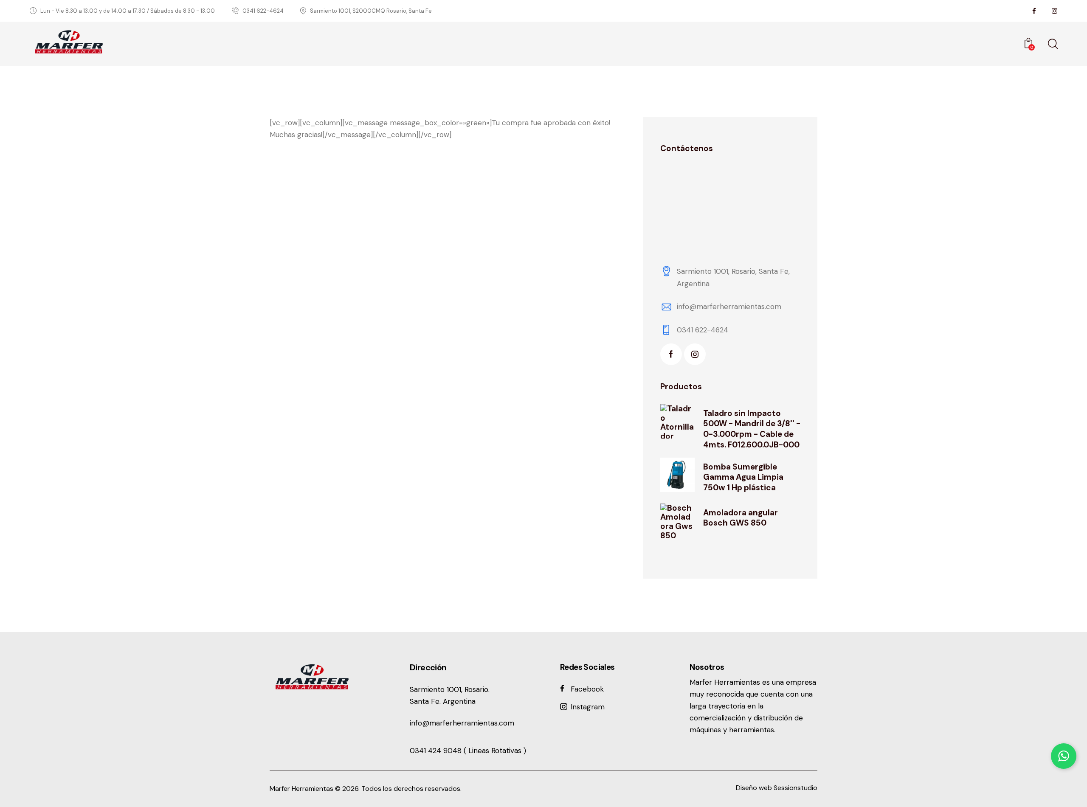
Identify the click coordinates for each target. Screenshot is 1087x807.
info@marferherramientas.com (729, 306)
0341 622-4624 (702, 330)
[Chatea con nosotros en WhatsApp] (1063, 756)
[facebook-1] (671, 354)
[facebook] (1034, 11)
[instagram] (695, 354)
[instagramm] (1054, 11)
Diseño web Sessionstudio (776, 787)
